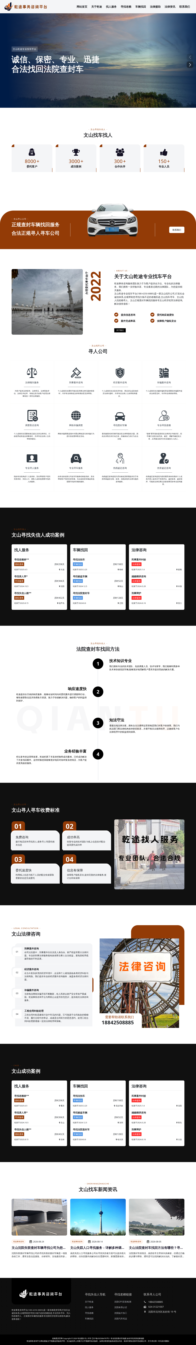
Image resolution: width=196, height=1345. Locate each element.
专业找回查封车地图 (118, 1338)
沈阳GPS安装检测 (122, 1301)
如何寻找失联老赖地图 (135, 1338)
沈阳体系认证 (120, 1307)
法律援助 (155, 6)
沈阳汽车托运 (120, 1318)
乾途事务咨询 (18, 1241)
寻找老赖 (126, 6)
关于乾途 (96, 6)
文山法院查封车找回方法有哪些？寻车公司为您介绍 (97, 1248)
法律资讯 (170, 6)
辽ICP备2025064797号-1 (101, 1338)
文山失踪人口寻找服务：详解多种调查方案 (39, 1248)
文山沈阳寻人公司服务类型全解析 (153, 1248)
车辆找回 (140, 6)
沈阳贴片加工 (120, 1313)
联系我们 (184, 6)
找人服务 (111, 6)
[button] (190, 57)
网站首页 (82, 6)
